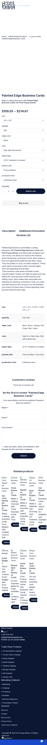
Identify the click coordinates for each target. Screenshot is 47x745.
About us (4, 710)
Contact (4, 714)
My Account (5, 717)
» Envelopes (5, 692)
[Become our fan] (14, 644)
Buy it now (23, 203)
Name (5, 408)
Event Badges (5, 560)
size (3, 116)
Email (5, 418)
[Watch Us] (8, 644)
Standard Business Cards (23, 495)
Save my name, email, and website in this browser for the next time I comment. (20, 448)
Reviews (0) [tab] (23, 235)
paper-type (6, 156)
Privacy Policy (6, 721)
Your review (7, 428)
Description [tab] (9, 231)
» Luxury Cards (35, 36)
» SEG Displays (6, 673)
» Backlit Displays (7, 662)
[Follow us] (19, 644)
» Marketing (5, 684)
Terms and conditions (9, 725)
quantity (5, 126)
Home (4, 36)
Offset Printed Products (17, 36)
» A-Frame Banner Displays (11, 651)
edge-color (6, 136)
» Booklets (5, 695)
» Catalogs (5, 688)
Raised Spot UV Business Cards (14, 571)
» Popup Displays (7, 658)
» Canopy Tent (6, 677)
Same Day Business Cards (23, 568)
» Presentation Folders (9, 703)
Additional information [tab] (32, 231)
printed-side (7, 166)
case (4, 146)
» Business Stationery (9, 699)
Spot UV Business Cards (32, 495)
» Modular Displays (8, 669)
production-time (8, 176)
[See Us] (2, 644)
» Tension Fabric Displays (11, 655)
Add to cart (31, 191)
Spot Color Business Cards (32, 568)
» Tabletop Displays (8, 666)
